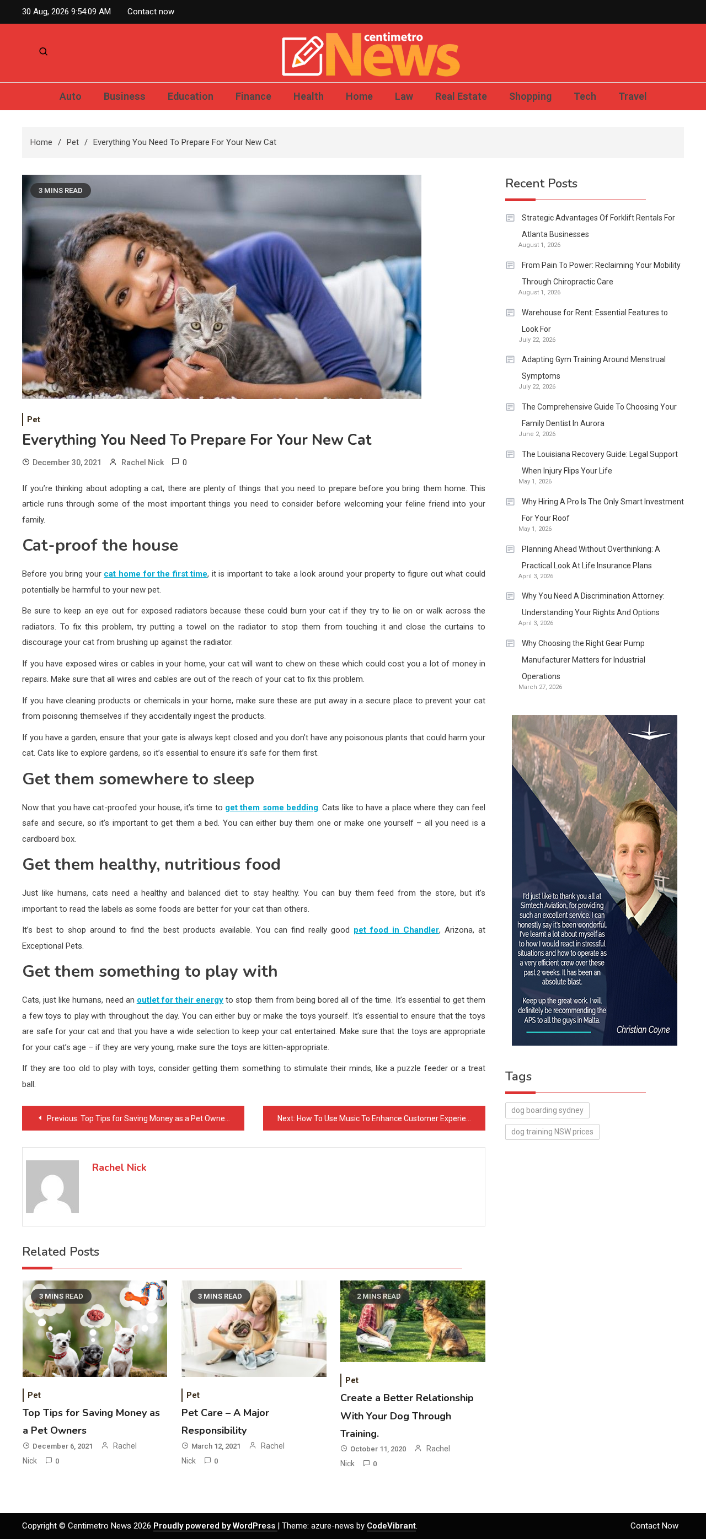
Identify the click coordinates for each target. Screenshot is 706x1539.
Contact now (150, 12)
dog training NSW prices (552, 1131)
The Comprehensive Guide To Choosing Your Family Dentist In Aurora (599, 415)
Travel (632, 96)
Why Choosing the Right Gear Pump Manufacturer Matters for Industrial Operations (583, 660)
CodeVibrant (391, 1526)
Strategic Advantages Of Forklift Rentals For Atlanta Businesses (598, 226)
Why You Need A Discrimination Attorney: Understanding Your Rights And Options (593, 604)
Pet (33, 419)
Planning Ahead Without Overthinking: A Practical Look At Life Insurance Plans (591, 557)
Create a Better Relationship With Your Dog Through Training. (407, 1415)
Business (125, 96)
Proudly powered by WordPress (215, 1526)
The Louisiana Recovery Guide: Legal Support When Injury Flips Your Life (600, 462)
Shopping (530, 96)
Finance (253, 96)
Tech (585, 96)
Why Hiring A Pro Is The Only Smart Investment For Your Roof (603, 510)
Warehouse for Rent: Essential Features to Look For (595, 320)
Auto (71, 96)
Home (359, 96)
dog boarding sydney (547, 1110)
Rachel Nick (142, 462)
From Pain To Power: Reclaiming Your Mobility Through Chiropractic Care (601, 273)
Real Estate (461, 96)
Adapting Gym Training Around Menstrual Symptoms (594, 367)
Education (190, 96)
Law (404, 96)
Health (308, 96)
